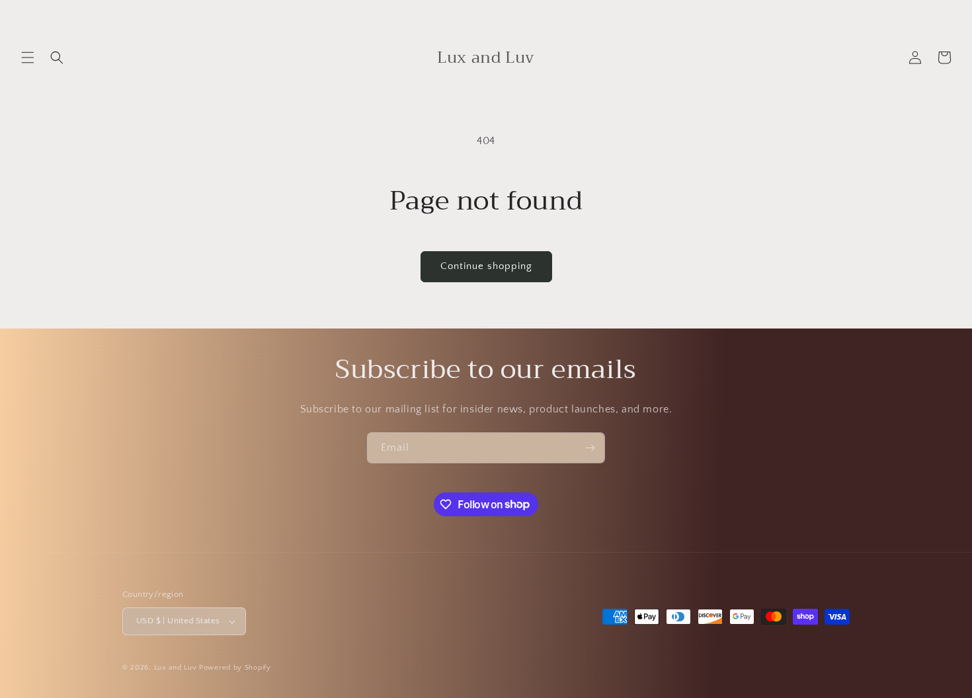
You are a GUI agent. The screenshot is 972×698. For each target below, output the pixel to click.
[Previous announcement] (207, 14)
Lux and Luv (175, 668)
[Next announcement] (764, 14)
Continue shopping (486, 266)
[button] (27, 57)
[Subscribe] (589, 447)
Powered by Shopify (235, 668)
